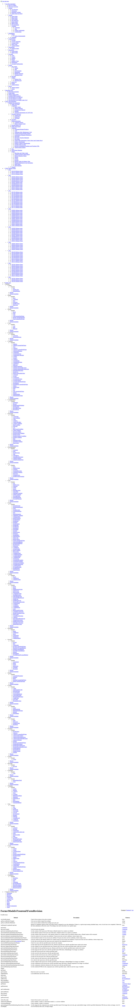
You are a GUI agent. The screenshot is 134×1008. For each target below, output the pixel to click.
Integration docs (9, 90)
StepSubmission (17, 514)
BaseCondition (16, 550)
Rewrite (15, 766)
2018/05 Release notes (16, 215)
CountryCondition (17, 423)
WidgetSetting (16, 394)
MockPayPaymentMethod (19, 648)
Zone (14, 793)
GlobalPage (16, 455)
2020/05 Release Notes (17, 249)
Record (15, 404)
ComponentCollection (18, 355)
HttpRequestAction (17, 589)
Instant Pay (17, 116)
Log (14, 427)
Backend (128, 910)
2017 (9, 190)
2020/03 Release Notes (17, 246)
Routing (13, 167)
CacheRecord (16, 818)
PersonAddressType (18, 871)
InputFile (15, 522)
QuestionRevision (17, 471)
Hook (14, 586)
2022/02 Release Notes (17, 266)
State (14, 388)
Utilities (13, 77)
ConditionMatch (17, 556)
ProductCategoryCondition (19, 436)
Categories (17, 27)
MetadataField (16, 709)
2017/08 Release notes (16, 202)
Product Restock (19, 108)
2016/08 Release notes (16, 183)
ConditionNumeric (17, 554)
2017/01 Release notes (16, 192)
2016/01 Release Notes (17, 176)
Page (14, 313)
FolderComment (17, 494)
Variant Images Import (20, 147)
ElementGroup (16, 505)
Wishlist (15, 752)
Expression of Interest (20, 110)
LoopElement (16, 603)
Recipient (15, 668)
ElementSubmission (18, 507)
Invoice (15, 642)
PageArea (15, 473)
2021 (9, 250)
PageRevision (16, 452)
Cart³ (16, 130)
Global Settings (15, 84)
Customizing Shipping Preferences (23, 135)
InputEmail (15, 521)
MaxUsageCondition (18, 429)
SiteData (15, 816)
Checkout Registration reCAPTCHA (24, 112)
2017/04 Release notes (16, 196)
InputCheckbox (17, 518)
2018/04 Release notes (16, 214)
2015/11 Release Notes (17, 172)
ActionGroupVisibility (18, 563)
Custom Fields (15, 43)
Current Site (10, 897)
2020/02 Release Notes (17, 245)
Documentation (15, 24)
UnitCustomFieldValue (18, 316)
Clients (16, 68)
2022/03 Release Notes (17, 267)
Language (15, 374)
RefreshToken (16, 691)
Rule (14, 438)
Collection (124, 927)
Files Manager (14, 20)
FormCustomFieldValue (19, 540)
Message (15, 328)
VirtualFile (15, 491)
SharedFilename (17, 497)
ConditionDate (16, 557)
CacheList (15, 819)
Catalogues (14, 105)
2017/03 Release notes (16, 195)
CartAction (15, 416)
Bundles (17, 111)
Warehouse (15, 636)
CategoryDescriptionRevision (20, 738)
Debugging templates (13, 91)
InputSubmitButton (17, 543)
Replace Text (18, 79)
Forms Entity (14, 51)
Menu (14, 678)
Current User (10, 899)
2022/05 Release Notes (17, 270)
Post (14, 300)
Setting (14, 386)
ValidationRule (16, 517)
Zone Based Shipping (16, 150)
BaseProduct (16, 731)
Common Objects (19, 122)
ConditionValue (17, 553)
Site (14, 806)
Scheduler (13, 37)
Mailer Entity (14, 52)
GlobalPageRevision (18, 457)
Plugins (16, 157)
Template (15, 667)
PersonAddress (16, 869)
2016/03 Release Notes (17, 179)
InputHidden (16, 535)
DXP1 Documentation (10, 101)
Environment (16, 813)
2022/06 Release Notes (17, 271)
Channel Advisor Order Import (22, 154)
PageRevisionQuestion (18, 476)
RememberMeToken (18, 696)
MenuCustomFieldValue (19, 681)
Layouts (13, 40)
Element (15, 677)
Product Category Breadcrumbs (22, 143)
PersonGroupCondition (18, 433)
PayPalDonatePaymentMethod (20, 655)
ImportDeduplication (18, 370)
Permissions (14, 62)
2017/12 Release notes (16, 207)
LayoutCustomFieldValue (19, 381)
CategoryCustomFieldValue (20, 349)
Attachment (16, 662)
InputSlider (15, 529)
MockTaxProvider (17, 839)
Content (10, 15)
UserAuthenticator (17, 694)
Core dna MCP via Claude (14, 98)
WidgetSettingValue (18, 395)
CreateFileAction (17, 593)
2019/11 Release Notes (17, 241)
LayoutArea (16, 377)
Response (9, 896)
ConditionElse (16, 607)
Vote (14, 454)
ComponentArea (17, 353)
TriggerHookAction (18, 620)
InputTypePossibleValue (19, 373)
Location (15, 794)
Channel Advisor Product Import (23, 133)
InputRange (16, 526)
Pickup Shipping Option (20, 156)
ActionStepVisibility (18, 561)
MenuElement (16, 291)
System (10, 65)
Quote (14, 759)
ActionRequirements (18, 564)
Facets (13, 89)
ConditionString (17, 565)
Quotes (16, 158)
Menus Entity (14, 23)
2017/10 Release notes (16, 204)
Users (12, 55)
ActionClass (16, 558)
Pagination (9, 893)
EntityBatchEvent (17, 596)
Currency (15, 359)
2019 (9, 227)
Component (16, 352)
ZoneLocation (16, 834)
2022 (9, 263)
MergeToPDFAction (18, 610)
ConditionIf (16, 606)
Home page (8, 282)
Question (15, 469)
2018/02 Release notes (16, 211)
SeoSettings (16, 383)
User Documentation (10, 4)
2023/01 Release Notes (17, 278)
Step (14, 512)
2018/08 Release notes (16, 220)
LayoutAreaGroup (17, 379)
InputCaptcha (16, 539)
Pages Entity (14, 16)
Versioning (14, 11)
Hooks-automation (16, 121)
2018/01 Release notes (16, 210)
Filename (15, 486)
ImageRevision (16, 490)
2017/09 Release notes (16, 203)
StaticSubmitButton (18, 542)
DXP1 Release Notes (10, 168)
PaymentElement (17, 567)
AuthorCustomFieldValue (19, 866)
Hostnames (17, 72)
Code (14, 419)
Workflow (15, 878)
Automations (11, 33)
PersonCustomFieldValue (19, 854)
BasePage (15, 724)
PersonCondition (17, 432)
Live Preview (14, 9)
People (13, 59)
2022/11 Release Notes (17, 275)
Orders (13, 151)
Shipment (15, 797)
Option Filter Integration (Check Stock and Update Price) (29, 140)
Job (14, 288)
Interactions (11, 50)
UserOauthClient (17, 695)
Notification (16, 289)
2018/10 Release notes (16, 222)
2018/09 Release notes (16, 221)
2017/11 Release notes (16, 206)
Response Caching (16, 12)
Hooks (13, 34)
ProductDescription (17, 744)
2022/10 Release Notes (17, 274)
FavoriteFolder (16, 496)
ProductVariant (16, 751)
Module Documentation (14, 103)
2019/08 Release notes (16, 236)
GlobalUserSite (17, 579)
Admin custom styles (13, 94)
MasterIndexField (17, 780)
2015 (9, 169)
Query (8, 907)
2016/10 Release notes (16, 186)
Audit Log (14, 82)
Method (15, 790)
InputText (15, 533)
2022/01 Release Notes (17, 264)
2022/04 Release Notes (17, 268)
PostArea (15, 302)
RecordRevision (17, 408)
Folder (14, 487)
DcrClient (15, 699)
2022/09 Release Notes (17, 273)
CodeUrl (15, 420)
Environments (18, 70)
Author (15, 848)
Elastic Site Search (16, 126)
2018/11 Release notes (16, 224)
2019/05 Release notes (16, 232)
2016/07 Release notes (16, 182)
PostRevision (16, 303)
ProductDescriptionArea (19, 745)
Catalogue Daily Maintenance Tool (23, 132)
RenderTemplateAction (18, 613)
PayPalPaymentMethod (19, 650)
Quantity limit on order (20, 144)
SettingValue (16, 387)
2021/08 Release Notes (17, 256)
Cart (14, 326)
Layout (15, 376)
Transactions (11, 47)
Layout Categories (15, 41)
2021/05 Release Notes (17, 254)
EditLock (15, 365)
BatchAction (16, 592)
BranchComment (17, 885)
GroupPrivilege (17, 851)
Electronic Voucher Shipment (22, 137)
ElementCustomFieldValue (19, 680)
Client (14, 688)
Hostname (15, 809)
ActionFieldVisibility (18, 560)
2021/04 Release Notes (17, 253)
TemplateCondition (17, 441)
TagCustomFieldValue (18, 391)
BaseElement (16, 544)
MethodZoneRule (17, 795)
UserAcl (15, 861)
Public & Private (15, 104)
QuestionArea (16, 475)
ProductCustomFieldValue (19, 742)
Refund (15, 652)
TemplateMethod (17, 802)
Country (15, 358)
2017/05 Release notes (16, 197)
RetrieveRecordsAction (19, 602)
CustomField (16, 360)
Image (14, 489)
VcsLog (15, 812)
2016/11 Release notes (16, 188)
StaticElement (16, 570)
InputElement (16, 568)
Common (13, 26)
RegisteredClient (17, 701)
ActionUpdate (16, 549)
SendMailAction (17, 595)
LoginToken (16, 865)
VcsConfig (15, 811)
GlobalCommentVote (18, 459)
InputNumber (16, 524)
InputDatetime (16, 519)
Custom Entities (15, 45)
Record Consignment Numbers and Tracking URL (27, 146)
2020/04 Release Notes (17, 248)
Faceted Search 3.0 (16, 125)
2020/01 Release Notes (17, 243)
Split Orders (17, 164)
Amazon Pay (18, 115)
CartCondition (16, 418)
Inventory (13, 119)
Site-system (14, 66)
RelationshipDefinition (18, 405)
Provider (15, 829)
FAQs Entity (14, 19)
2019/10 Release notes (16, 239)
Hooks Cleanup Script (20, 123)
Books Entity (14, 22)
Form (14, 508)
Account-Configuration (17, 64)
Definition (15, 402)
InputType (15, 372)
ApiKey (15, 868)
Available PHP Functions (14, 96)
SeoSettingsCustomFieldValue (20, 384)
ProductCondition (17, 437)
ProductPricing (16, 749)
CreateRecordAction (18, 616)
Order (14, 708)
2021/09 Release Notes (17, 257)
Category (15, 348)
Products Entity (15, 48)
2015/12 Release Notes (17, 174)
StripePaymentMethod (18, 649)
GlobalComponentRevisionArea (21, 369)
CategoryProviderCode (18, 832)
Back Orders (18, 107)
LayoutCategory (17, 380)
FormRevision (16, 510)
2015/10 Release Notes (17, 171)
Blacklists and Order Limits (21, 153)
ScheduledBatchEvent (18, 597)
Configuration (18, 31)
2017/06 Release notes (16, 199)
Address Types (15, 61)
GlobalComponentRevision (19, 367)
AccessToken (16, 692)
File (14, 483)
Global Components (19, 30)
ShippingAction (17, 440)
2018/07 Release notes (16, 218)
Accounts (10, 54)
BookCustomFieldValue (19, 317)
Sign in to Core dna (13, 6)
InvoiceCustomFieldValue (19, 646)
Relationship (16, 406)
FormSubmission (17, 511)
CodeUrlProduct (17, 422)
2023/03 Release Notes (17, 281)
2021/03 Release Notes (17, 252)
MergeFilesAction (17, 624)
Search (10, 86)
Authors (13, 58)
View (14, 781)
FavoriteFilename (17, 498)
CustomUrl (15, 363)
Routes (13, 83)
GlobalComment (17, 458)
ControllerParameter (18, 675)
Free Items (17, 139)
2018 (9, 208)
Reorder (17, 160)
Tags (16, 29)
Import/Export (18, 80)
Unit (14, 314)
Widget (15, 392)
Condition (15, 604)
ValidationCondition (18, 515)
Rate (14, 800)
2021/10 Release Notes (17, 259)
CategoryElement (17, 740)
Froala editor (11, 93)
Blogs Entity (14, 18)
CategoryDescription (18, 735)
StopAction (16, 614)
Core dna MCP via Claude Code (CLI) (17, 100)
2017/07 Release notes (16, 200)
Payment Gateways (16, 114)
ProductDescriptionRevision (20, 747)
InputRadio (16, 525)
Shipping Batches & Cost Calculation (24, 162)
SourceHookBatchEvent (19, 618)
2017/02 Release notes (16, 193)
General (10, 8)
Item (14, 327)
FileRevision (16, 484)
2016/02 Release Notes (17, 178)
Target (14, 879)
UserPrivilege (16, 864)
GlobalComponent (17, 366)
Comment (15, 299)
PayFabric (17, 118)
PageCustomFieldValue (19, 319)
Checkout (15, 335)
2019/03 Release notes (16, 229)
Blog (14, 298)
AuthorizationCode (17, 689)
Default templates (14, 294)
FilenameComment (17, 493)
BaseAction (16, 443)
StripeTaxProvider (17, 841)
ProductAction (16, 434)
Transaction (16, 635)
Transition (15, 882)
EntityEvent (16, 590)
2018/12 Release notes (16, 225)
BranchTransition (17, 886)
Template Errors (18, 75)
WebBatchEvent (17, 600)
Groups (13, 57)
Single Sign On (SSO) (16, 13)
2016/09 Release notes (16, 185)
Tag (14, 390)
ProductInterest (16, 748)
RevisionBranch (17, 883)
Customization (11, 38)
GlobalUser (16, 578)
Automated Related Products (22, 129)
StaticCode (15, 537)
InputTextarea (16, 532)
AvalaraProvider (17, 840)
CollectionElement (17, 351)
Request (15, 815)
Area (14, 346)
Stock (14, 634)
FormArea (15, 546)
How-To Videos (12, 5)
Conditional (16, 547)
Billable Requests (19, 73)
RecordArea (16, 409)
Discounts (17, 136)
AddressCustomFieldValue (19, 345)
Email (14, 664)
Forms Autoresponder (20, 36)
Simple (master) (15, 87)
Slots (12, 149)
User (14, 859)
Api (132, 910)
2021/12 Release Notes (17, 261)
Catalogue (13, 128)
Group (14, 788)
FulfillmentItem (17, 638)
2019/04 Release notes (16, 231)
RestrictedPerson (17, 337)
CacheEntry (16, 820)
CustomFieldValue (17, 362)
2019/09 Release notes (16, 238)
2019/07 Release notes (16, 235)
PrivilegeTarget (16, 855)
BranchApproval (17, 887)
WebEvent (15, 599)
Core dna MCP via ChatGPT (15, 97)
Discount (15, 426)
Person (14, 853)
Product (15, 741)
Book (14, 312)
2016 (9, 175)
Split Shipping (18, 165)
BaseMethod (16, 801)
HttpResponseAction (18, 621)
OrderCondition (17, 430)
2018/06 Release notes (16, 217)
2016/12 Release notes (16, 189)
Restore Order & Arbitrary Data (22, 161)
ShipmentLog (16, 798)
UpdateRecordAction (18, 611)
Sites (16, 69)
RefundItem (16, 653)
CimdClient (16, 698)
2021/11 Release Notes (17, 260)
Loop (14, 609)
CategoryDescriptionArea (19, 737)
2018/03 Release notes (16, 213)
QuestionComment (17, 472)
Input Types (14, 44)
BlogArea (15, 305)
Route (14, 576)
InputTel (15, 530)
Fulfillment (15, 632)
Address (15, 344)
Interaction (15, 666)
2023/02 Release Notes (17, 280)
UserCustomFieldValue (18, 862)
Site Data (9, 900)
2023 (9, 277)
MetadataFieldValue (18, 710)
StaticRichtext (16, 536)
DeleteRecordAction (18, 622)
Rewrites (13, 76)
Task (14, 773)
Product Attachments (20, 142)
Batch (14, 588)
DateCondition (16, 425)
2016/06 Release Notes (17, 181)
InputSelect (16, 528)
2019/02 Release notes (16, 228)
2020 (9, 242)
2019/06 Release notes (16, 234)
